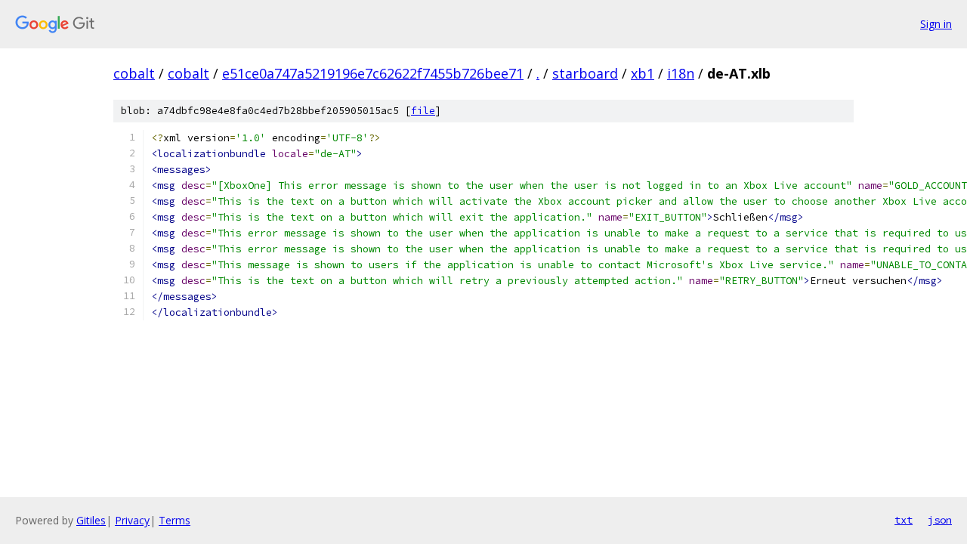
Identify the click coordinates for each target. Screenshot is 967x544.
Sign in (936, 24)
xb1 (642, 73)
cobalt (134, 73)
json (940, 520)
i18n (680, 73)
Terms (174, 520)
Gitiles (91, 520)
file (423, 110)
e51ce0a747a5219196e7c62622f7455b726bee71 (373, 73)
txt (903, 520)
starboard (585, 73)
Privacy (132, 520)
